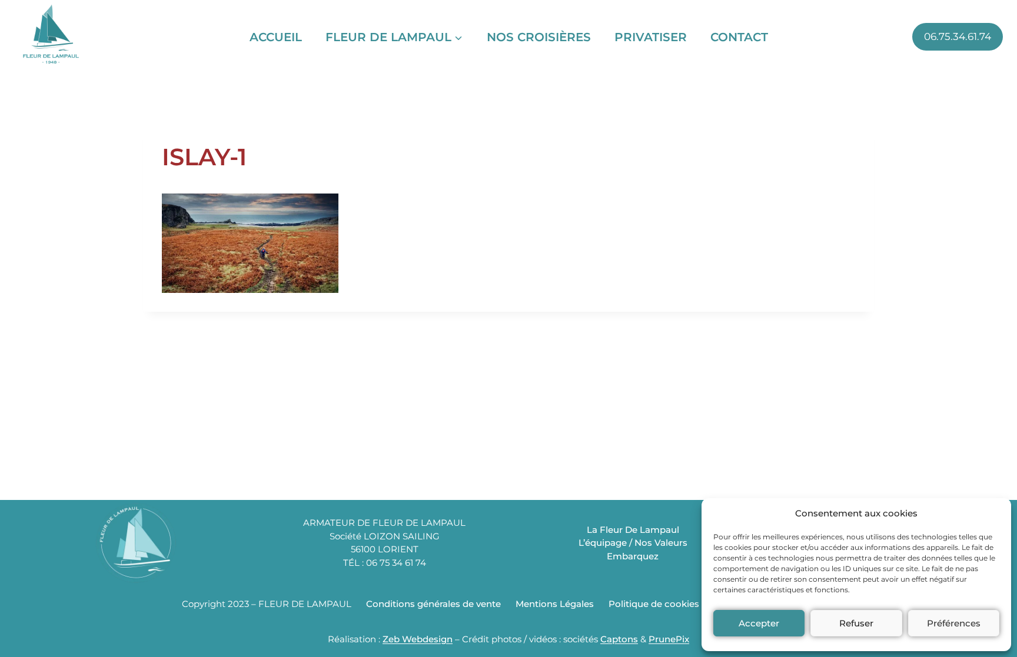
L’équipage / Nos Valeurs (633, 542)
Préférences (954, 623)
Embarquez (633, 556)
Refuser (856, 623)
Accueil (276, 37)
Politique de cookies (654, 603)
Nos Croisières (539, 37)
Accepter (759, 623)
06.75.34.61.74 (957, 36)
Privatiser (650, 37)
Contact (739, 37)
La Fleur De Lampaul (633, 529)
